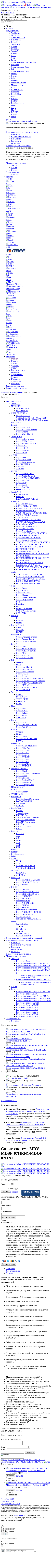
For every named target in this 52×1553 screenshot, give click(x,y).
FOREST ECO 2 (23, 489)
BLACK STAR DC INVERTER (29, 547)
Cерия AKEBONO (24, 896)
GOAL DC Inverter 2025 (26, 526)
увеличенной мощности (26, 910)
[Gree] (16, 252)
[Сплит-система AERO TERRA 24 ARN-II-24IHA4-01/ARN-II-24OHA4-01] (28, 1066)
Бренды (9, 177)
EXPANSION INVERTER (27, 499)
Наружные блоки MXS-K (27, 1014)
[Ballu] (9, 190)
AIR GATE (20, 803)
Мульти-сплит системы (16, 163)
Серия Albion (22, 711)
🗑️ (6, 1534)
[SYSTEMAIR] (13, 343)
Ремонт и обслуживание (16, 388)
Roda (8, 318)
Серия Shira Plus (23, 748)
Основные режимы (14, 1379)
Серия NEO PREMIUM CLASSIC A (31, 533)
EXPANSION (22, 494)
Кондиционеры (12, 31)
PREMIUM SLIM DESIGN (27, 551)
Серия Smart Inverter (24, 667)
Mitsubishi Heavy (18, 85)
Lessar (13, 60)
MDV (13, 110)
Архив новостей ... (9, 1101)
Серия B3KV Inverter (25, 441)
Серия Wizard (22, 432)
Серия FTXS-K (22, 762)
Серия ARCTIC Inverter (26, 651)
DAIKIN (14, 80)
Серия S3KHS (22, 448)
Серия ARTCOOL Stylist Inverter (30, 678)
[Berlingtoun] (12, 197)
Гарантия (15, 372)
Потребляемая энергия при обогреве (21, 1388)
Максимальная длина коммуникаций (22, 1377)
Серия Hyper (21, 676)
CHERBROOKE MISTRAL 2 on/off (31, 418)
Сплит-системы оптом (10, 1503)
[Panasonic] (11, 302)
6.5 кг (29, 1422)
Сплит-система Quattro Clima (23, 62)
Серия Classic (22, 771)
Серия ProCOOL (23, 690)
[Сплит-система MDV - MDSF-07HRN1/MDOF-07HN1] (26, 1164)
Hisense (14, 53)
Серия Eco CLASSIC (25, 529)
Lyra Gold (20, 604)
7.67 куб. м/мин (42, 1381)
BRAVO (19, 741)
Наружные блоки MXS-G (27, 1012)
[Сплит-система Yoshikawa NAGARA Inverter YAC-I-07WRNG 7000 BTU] (28, 1057)
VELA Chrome (22, 813)
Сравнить (5, 1220)
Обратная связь (7, 1501)
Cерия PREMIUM (23, 898)
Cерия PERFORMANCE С (27, 894)
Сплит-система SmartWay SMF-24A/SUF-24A (25, 1471)
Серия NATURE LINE (25, 476)
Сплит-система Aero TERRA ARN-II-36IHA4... (26, 1050)
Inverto (19, 622)
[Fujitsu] (10, 235)
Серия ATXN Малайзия (26, 746)
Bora (18, 602)
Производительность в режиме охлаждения (25, 1386)
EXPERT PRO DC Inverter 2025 (29, 508)
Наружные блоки (23, 961)
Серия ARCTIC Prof (24, 658)
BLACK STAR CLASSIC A (28, 535)
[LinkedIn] (18, 1261)
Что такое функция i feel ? (17, 1078)
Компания (10, 356)
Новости (15, 361)
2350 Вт (47, 1386)
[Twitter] (8, 1261)
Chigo (13, 108)
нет (34, 1390)
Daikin (14, 170)
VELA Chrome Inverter (25, 820)
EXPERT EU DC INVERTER (28, 544)
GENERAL (11, 242)
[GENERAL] (12, 245)
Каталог (9, 28)
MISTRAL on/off (23, 416)
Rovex (13, 96)
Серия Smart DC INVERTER (28, 538)
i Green (19, 734)
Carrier (14, 76)
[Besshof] (10, 202)
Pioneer (14, 74)
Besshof (14, 99)
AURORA (20, 875)
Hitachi (14, 114)
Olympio (19, 732)
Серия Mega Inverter (24, 669)
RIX (8, 313)
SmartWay (15, 51)
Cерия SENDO (22, 905)
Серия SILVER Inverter (26, 648)
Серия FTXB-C (22, 752)
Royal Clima (16, 94)
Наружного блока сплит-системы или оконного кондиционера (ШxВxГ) (26, 1419)
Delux (18, 665)
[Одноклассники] (10, 1261)
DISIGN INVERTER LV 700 (28, 581)
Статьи (14, 363)
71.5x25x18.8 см (34, 1415)
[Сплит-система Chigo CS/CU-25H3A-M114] (4, 1460)
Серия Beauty (22, 588)
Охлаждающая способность (18, 1384)
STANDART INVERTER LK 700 (30, 576)
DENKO (14, 112)
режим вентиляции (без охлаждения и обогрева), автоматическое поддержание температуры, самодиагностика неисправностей (27, 1396)
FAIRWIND (21, 873)
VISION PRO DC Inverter (27, 515)
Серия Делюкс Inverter (25, 639)
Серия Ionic (21, 708)
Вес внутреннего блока (16, 1422)
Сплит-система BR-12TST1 (18, 1041)
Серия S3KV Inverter (25, 439)
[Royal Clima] (12, 332)
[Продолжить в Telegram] (2, 1533)
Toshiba (14, 165)
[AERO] (10, 181)
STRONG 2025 (22, 517)
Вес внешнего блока (15, 1424)
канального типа (23, 916)
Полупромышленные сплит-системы (22, 132)
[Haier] (9, 257)
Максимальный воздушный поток (20, 1381)
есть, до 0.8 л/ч (27, 1402)
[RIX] (9, 316)
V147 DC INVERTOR (25, 866)
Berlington (10, 192)
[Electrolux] (11, 231)
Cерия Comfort (22, 889)
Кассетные (15, 134)
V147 (18, 863)
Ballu (13, 78)
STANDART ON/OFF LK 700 (29, 574)
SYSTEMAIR (17, 89)
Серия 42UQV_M (23, 727)
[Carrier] (10, 206)
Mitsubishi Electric (18, 83)
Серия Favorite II (23, 427)
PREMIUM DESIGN (25, 549)
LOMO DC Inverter (24, 609)
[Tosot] (9, 352)
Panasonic (15, 65)
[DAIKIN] (10, 217)
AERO (14, 46)
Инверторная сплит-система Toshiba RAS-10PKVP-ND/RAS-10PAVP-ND (25, 1123)
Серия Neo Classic (24, 531)
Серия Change (22, 595)
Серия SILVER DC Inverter (27, 882)
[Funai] (9, 240)
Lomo (18, 606)
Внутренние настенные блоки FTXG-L (33, 996)
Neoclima (10, 295)
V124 (18, 861)
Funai (13, 117)
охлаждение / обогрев (32, 1379)
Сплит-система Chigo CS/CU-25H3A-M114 (26, 1460)
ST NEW (20, 834)
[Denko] (10, 222)
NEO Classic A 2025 (24, 504)
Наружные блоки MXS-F (27, 1010)
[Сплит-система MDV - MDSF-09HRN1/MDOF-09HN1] (47, 1462)
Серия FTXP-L (22, 755)
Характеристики (13, 1271)
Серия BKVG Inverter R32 (27, 443)
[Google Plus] (5, 1261)
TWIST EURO (22, 699)
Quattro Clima (11, 309)
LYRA (19, 703)
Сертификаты (17, 375)
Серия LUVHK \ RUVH (26, 725)
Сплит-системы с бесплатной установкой (24, 938)
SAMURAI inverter (24, 936)
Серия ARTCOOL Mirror (26, 687)
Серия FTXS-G (22, 759)
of (22, 926)
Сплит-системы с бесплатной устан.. (22, 121)
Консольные (16, 141)
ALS (18, 836)
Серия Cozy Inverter (24, 599)
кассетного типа (23, 901)
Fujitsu (14, 105)
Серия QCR (21, 722)
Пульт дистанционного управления (21, 1404)
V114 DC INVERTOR (25, 868)
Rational (19, 620)
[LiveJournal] (16, 1261)
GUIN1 (19, 840)
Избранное (15, 379)
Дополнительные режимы (17, 1393)
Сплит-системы (13, 172)
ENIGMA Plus (22, 815)
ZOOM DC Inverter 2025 (26, 506)
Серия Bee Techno (24, 593)
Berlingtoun (16, 40)
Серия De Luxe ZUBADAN (28, 773)
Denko (8, 220)
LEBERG (15, 49)
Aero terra (20, 469)
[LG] (8, 277)
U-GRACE (20, 701)
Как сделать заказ (18, 370)
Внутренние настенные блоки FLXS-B (33, 998)
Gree (13, 58)
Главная (14, 359)
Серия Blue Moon (23, 884)
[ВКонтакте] (3, 1261)
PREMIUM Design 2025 (26, 510)
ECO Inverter (21, 736)
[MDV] (9, 282)
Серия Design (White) (25, 785)
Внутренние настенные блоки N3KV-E (33, 965)
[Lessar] (9, 273)
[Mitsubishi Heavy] (14, 291)
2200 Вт (33, 1384)
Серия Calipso (22, 713)
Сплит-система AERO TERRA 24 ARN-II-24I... (26, 1068)
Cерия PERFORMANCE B (27, 892)
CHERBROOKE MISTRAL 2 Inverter (32, 420)
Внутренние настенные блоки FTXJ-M (33, 991)
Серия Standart (22, 778)
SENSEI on (21, 929)
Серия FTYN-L (22, 750)
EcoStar (14, 101)
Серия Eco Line (22, 480)
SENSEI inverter (23, 933)
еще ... (8, 119)
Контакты (15, 384)
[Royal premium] (13, 336)
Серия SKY (21, 653)
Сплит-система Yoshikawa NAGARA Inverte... (25, 1034)
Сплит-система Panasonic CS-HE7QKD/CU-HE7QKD (26, 1139)
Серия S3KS (21, 446)
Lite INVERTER (23, 464)
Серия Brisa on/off (23, 460)
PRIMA (19, 811)
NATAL (19, 694)
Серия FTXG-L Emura (25, 766)
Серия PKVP (21, 452)
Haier (13, 87)
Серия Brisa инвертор (25, 462)
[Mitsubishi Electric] (14, 286)
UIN (18, 847)
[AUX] (9, 186)
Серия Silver (21, 646)
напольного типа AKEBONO (29, 919)
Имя (3, 1447)
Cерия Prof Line (23, 487)
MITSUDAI (16, 35)
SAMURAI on (23, 924)
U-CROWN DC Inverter (26, 611)
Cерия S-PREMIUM (24, 914)
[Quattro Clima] (12, 311)
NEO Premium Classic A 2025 (28, 520)
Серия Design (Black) (25, 782)
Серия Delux (21, 775)
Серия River (21, 483)
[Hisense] (10, 261)
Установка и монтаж (15, 386)
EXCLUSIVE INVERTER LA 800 (30, 579)
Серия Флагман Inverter (26, 641)
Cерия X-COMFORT (25, 903)
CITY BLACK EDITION (26, 739)
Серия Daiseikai (22, 450)
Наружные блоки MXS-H (27, 1016)
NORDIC (20, 806)
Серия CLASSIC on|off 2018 (28, 880)
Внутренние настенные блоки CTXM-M (33, 1001)
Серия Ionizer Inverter (25, 671)
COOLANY (21, 613)
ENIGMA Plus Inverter (25, 822)
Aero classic (21, 466)
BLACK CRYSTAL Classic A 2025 (30, 522)
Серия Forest (21, 485)
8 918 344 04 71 (7, 12)
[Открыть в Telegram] (2, 1545)
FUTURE (20, 497)
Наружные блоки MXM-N (27, 1003)
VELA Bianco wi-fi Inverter (27, 817)
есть (39, 1404)
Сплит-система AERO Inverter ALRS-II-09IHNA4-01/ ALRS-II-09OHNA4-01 (27, 1111)
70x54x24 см (32, 1420)
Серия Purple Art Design (26, 540)
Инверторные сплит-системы (18, 145)
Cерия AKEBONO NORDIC (28, 912)
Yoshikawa (15, 33)
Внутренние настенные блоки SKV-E (32, 963)
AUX (13, 56)
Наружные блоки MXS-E (27, 1007)
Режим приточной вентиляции (19, 1390)
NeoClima (15, 174)
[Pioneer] (10, 307)
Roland (14, 42)
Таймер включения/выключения (20, 1406)
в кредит (14, 1192)
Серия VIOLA (22, 590)
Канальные (16, 139)
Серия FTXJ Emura (24, 764)
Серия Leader (22, 792)
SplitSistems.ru (19, 1515)
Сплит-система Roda (20, 67)
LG (12, 69)
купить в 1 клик (31, 1192)
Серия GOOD (22, 674)
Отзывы (14, 377)
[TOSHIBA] (11, 347)
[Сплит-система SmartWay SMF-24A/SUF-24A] (26, 1468)
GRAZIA (20, 824)
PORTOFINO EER (24, 801)
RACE (19, 829)
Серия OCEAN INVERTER (28, 478)
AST (18, 843)
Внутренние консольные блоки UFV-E (33, 968)
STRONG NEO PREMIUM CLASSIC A (33, 542)
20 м (40, 1377)
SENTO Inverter (23, 408)
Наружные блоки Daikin (26, 994)
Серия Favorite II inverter (26, 429)
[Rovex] (9, 327)
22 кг (26, 1424)
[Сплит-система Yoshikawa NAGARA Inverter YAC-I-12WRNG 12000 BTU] (28, 1032)
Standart (19, 662)
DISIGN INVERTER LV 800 (28, 583)
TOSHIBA (15, 44)
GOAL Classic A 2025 (25, 524)
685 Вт (41, 1388)
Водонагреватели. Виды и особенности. (23, 1085)
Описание (10, 1269)
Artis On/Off (21, 717)
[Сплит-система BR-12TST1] (19, 1038)
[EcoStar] (10, 226)
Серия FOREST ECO (25, 474)
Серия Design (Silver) (25, 780)
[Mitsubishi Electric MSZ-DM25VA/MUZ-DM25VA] (28, 1483)
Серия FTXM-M (23, 757)
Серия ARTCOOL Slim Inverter (29, 683)
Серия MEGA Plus (24, 685)
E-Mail (4, 1449)
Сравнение (16, 381)
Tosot (8, 350)
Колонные (15, 143)
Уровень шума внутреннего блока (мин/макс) (25, 1409)
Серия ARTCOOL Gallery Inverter (30, 681)
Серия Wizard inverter (25, 434)
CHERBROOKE (18, 37)
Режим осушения (13, 1402)
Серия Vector (21, 715)
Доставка (15, 366)
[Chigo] (9, 213)
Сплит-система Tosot (20, 71)
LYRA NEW (21, 697)
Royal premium (17, 103)
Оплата (14, 368)
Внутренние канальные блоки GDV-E (33, 980)
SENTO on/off (22, 411)
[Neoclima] (11, 298)
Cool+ (18, 618)
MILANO (20, 630)
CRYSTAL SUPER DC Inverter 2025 (31, 513)
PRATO (19, 632)
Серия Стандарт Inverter (26, 637)
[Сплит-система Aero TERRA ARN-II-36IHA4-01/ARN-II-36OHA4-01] (28, 1048)
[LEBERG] (11, 268)
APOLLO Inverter (23, 826)
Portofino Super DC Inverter (27, 799)
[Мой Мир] (13, 1261)
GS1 (18, 838)
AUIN (18, 845)
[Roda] (9, 320)
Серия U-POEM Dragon (26, 597)
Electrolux (15, 92)
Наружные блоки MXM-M (27, 1005)
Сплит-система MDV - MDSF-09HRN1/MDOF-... (22, 1462)
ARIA (18, 627)
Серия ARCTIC (23, 655)
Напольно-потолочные (21, 136)
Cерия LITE (21, 457)
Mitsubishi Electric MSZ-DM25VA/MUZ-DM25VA (27, 1485)
